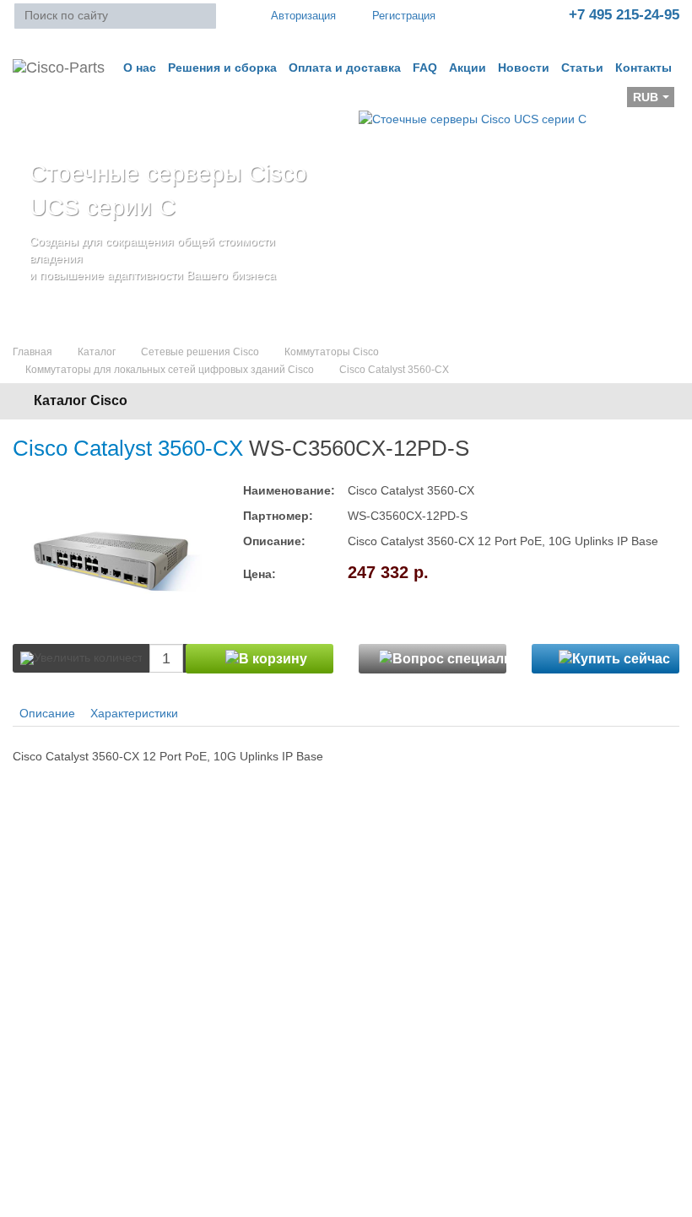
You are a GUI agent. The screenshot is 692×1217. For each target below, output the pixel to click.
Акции (467, 67)
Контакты (643, 67)
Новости (523, 67)
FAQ (425, 67)
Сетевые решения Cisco (200, 352)
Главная (32, 352)
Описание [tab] (47, 713)
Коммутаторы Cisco (331, 352)
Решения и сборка (222, 67)
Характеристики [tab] (134, 713)
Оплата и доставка (345, 67)
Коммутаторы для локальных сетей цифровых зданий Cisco (169, 370)
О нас (139, 67)
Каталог (97, 352)
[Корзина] (26, 102)
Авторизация (303, 15)
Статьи (582, 67)
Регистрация (403, 15)
